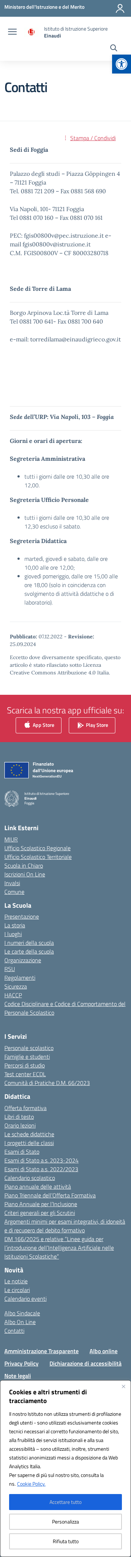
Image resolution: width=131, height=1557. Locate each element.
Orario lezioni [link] (20, 1125)
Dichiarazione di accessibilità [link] (85, 1363)
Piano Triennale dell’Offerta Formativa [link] (50, 1195)
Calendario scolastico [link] (29, 1177)
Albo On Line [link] (20, 1322)
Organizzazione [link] (22, 960)
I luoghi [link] (13, 934)
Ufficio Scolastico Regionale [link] (37, 848)
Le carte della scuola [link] (29, 951)
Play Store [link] (96, 724)
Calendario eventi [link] (25, 1298)
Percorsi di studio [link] (24, 1065)
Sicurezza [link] (15, 986)
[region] (65, 1468)
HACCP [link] (13, 995)
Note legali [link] (17, 1375)
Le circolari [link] (17, 1289)
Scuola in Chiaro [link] (23, 865)
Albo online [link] (104, 1351)
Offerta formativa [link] (25, 1108)
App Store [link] (43, 724)
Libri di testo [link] (19, 1116)
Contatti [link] (14, 1330)
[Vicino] (123, 1386)
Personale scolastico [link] (28, 1047)
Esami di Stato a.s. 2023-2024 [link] (41, 1160)
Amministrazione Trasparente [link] (41, 1351)
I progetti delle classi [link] (29, 1142)
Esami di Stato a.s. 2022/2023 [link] (41, 1169)
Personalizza (65, 1521)
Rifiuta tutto (66, 1541)
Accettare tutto (65, 1502)
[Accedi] (120, 8)
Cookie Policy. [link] (31, 1483)
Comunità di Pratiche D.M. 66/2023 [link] (47, 1082)
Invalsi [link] (12, 883)
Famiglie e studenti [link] (27, 1056)
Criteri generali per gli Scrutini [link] (39, 1212)
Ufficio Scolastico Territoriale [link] (38, 856)
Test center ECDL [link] (25, 1074)
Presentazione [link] (21, 916)
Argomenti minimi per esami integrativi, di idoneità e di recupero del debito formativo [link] (64, 1226)
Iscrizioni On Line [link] (24, 874)
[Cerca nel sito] (113, 49)
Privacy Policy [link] (21, 1363)
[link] (121, 64)
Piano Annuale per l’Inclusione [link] (40, 1204)
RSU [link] (9, 968)
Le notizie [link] (16, 1281)
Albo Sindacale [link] (22, 1313)
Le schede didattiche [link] (29, 1134)
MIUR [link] (11, 839)
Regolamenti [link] (19, 977)
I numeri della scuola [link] (29, 942)
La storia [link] (14, 925)
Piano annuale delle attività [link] (37, 1186)
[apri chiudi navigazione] (12, 32)
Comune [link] (14, 891)
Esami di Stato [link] (21, 1151)
